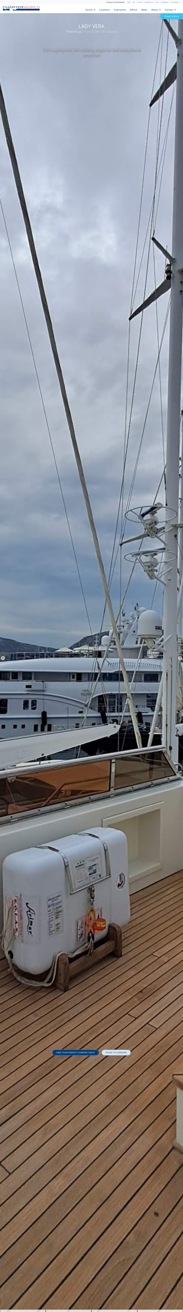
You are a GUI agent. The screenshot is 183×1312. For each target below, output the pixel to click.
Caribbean (164, 2)
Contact (169, 9)
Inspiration (120, 9)
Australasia (175, 2)
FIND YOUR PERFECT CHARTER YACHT (75, 1052)
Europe (139, 2)
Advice (133, 9)
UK (134, 2)
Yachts (88, 9)
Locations (104, 9)
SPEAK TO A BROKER (116, 1052)
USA (128, 2)
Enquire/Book (172, 16)
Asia (156, 2)
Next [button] (180, 658)
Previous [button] (3, 658)
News (144, 9)
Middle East (149, 2)
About (154, 9)
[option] (91, 656)
